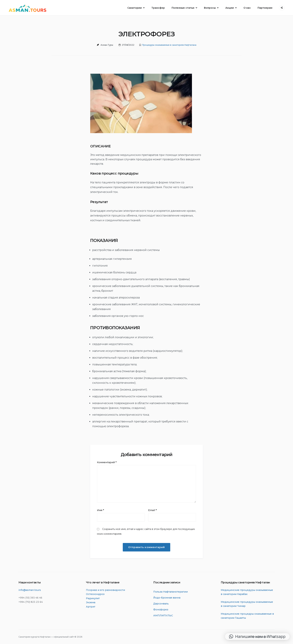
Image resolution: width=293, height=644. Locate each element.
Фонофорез (160, 609)
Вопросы (210, 7)
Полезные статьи (183, 7)
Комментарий (106, 462)
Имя (100, 510)
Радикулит (93, 598)
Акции (229, 7)
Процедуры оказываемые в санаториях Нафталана (169, 45)
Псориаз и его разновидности (105, 590)
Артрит (90, 606)
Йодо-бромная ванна (166, 597)
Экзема (90, 602)
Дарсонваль (161, 603)
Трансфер (158, 7)
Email (152, 510)
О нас (247, 7)
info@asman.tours (29, 590)
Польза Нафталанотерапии (170, 591)
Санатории (134, 7)
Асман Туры (107, 45)
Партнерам (265, 7)
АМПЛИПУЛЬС (163, 615)
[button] (257, 636)
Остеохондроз (95, 594)
